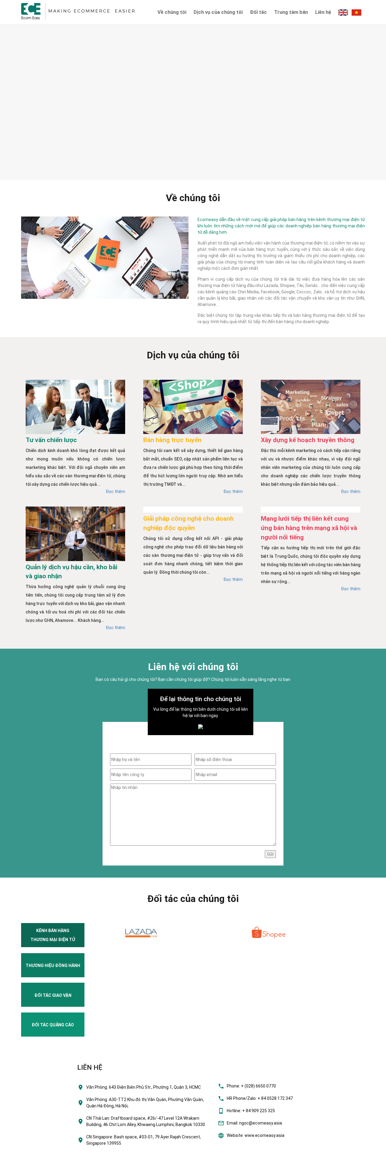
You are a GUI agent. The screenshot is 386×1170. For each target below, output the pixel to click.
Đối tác (258, 12)
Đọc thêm (115, 491)
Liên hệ (323, 12)
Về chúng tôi (171, 12)
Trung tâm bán (291, 12)
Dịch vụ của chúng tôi (218, 12)
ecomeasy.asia (17, 1163)
